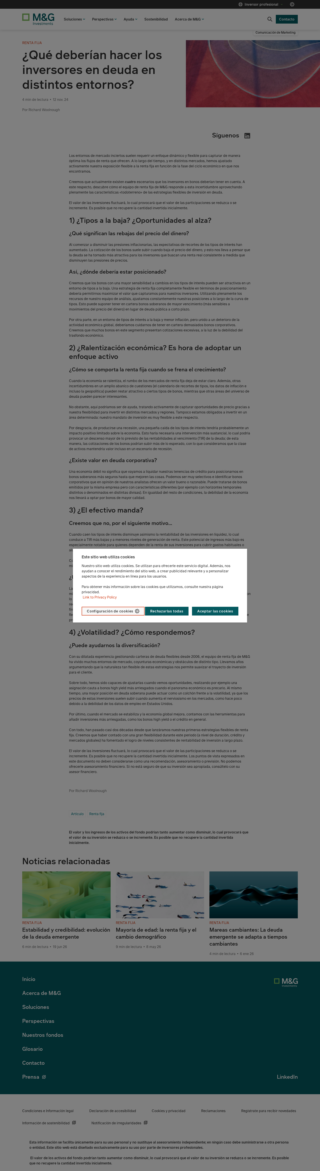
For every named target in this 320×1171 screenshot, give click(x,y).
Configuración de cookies (110, 611)
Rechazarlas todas (166, 611)
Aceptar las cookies (215, 611)
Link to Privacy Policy (100, 597)
